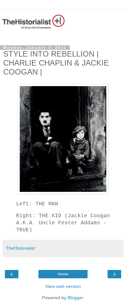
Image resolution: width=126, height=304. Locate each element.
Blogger (75, 297)
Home (63, 274)
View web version (63, 286)
